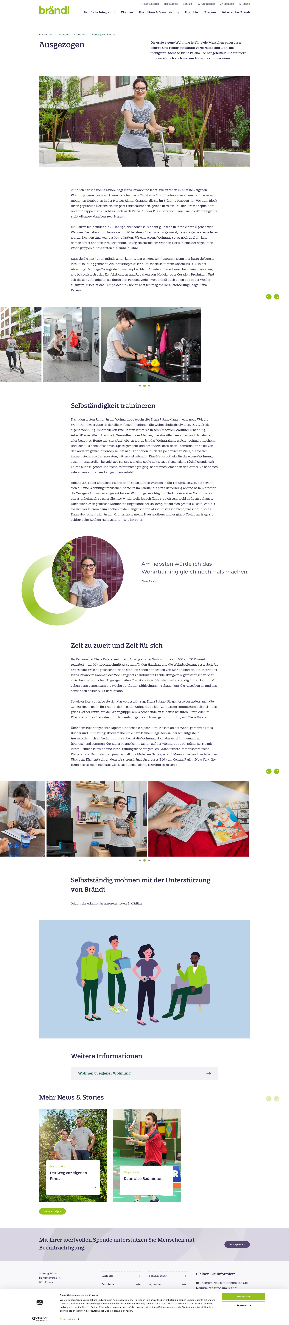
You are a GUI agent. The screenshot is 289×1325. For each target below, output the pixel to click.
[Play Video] (144, 979)
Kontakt (187, 4)
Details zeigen (67, 1319)
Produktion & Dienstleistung (159, 12)
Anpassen (241, 1305)
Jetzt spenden (237, 1245)
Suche (246, 4)
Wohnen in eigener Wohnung (104, 1073)
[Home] (54, 10)
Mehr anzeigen (52, 1211)
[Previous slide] (269, 296)
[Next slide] (276, 296)
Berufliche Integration (99, 12)
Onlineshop (208, 4)
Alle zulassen (243, 1296)
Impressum (155, 1284)
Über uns (210, 12)
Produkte (191, 12)
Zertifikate (107, 1284)
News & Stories (150, 4)
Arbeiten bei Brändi (236, 12)
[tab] (140, 386)
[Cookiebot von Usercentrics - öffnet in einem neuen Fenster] (40, 1319)
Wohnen (127, 12)
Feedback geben (157, 1276)
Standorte (107, 1276)
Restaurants (171, 4)
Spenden (229, 4)
